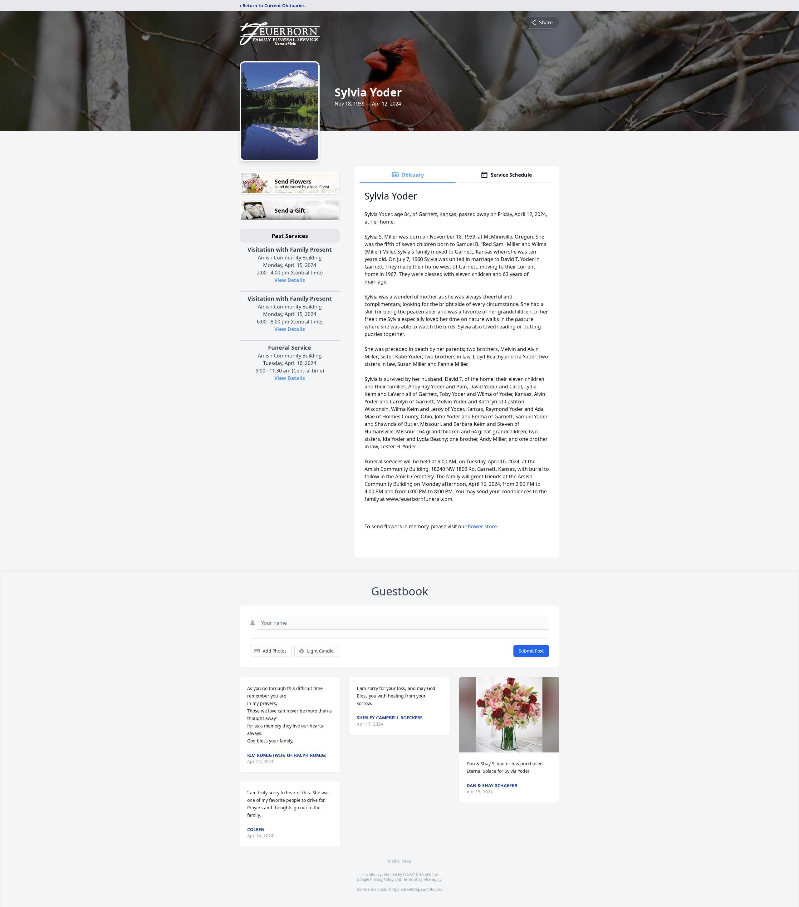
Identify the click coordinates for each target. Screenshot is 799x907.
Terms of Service (416, 879)
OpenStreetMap (406, 889)
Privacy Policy (382, 879)
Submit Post (531, 651)
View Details (289, 280)
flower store (482, 526)
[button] (509, 714)
